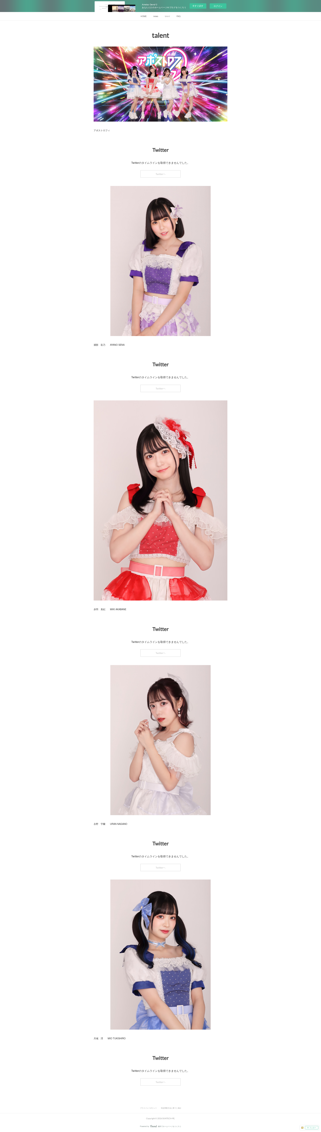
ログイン (218, 6)
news (155, 16)
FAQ (178, 16)
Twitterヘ (161, 174)
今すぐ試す (197, 5)
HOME (144, 16)
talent (167, 16)
